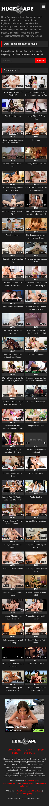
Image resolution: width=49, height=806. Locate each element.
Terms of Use (29, 753)
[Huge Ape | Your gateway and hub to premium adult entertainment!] (20, 9)
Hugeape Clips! (31, 780)
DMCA (29, 750)
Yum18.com (21, 791)
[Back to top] (41, 798)
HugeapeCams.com (28, 783)
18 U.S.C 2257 (14, 750)
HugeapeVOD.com (11, 783)
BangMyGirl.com (35, 791)
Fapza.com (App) (24, 794)
